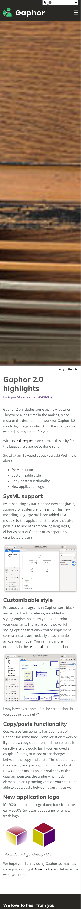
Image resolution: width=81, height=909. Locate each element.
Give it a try (44, 869)
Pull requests (26, 440)
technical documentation (48, 646)
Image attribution (69, 369)
